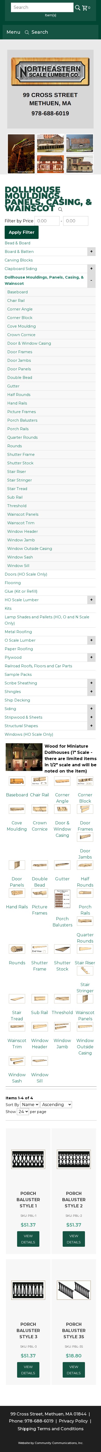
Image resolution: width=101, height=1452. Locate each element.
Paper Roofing (19, 649)
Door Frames (19, 352)
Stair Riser (16, 471)
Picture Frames (21, 411)
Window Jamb (21, 540)
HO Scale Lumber (22, 600)
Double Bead (19, 377)
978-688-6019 (38, 1421)
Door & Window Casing (29, 343)
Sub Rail (15, 497)
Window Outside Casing (29, 548)
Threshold (16, 506)
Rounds (14, 446)
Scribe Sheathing (21, 683)
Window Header (22, 531)
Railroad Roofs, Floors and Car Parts (38, 666)
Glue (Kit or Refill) (21, 591)
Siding (10, 708)
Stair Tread (17, 488)
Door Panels (19, 369)
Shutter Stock (20, 463)
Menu (13, 32)
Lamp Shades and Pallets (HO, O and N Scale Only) (47, 620)
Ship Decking (17, 700)
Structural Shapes (21, 726)
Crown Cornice (21, 334)
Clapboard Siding (21, 268)
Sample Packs (18, 674)
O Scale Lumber (20, 640)
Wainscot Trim (20, 523)
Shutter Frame (21, 454)
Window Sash (20, 557)
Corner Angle (20, 309)
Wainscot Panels (22, 514)
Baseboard (17, 292)
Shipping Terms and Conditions (51, 1428)
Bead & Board (17, 243)
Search (40, 32)
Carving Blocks (19, 260)
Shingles (13, 691)
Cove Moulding (21, 326)
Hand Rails (17, 403)
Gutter (13, 386)
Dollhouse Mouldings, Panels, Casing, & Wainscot (44, 280)
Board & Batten (19, 251)
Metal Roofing (18, 631)
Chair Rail (16, 300)
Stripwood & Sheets (23, 717)
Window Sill (18, 565)
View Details (28, 1239)
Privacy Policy (73, 1421)
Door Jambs (19, 360)
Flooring (13, 582)
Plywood (13, 657)
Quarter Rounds (22, 437)
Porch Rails (17, 429)
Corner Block (19, 317)
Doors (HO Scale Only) (26, 574)
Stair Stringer (19, 480)
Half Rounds (18, 394)
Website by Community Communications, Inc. (50, 1443)
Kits (8, 608)
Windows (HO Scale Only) (29, 734)
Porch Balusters (22, 420)
